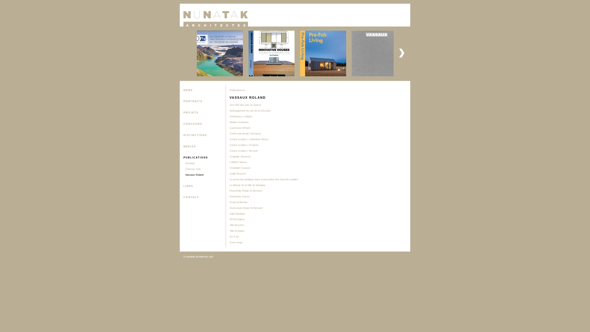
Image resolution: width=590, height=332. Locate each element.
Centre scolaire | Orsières (244, 145)
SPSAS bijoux (237, 219)
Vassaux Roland (194, 174)
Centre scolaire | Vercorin (244, 150)
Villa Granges (237, 230)
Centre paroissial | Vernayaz (245, 133)
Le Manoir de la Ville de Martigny (248, 185)
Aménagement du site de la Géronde (250, 110)
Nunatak (190, 163)
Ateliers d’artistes (239, 122)
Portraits (192, 101)
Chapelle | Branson (240, 156)
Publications (195, 157)
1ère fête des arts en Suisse (245, 105)
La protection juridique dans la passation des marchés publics (264, 179)
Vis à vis (234, 236)
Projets (190, 112)
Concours (192, 123)
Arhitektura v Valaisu (241, 116)
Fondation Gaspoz (240, 167)
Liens (188, 186)
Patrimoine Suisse (240, 196)
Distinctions (195, 135)
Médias (189, 146)
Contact (191, 197)
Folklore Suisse (238, 162)
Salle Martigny (237, 213)
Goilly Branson (238, 173)
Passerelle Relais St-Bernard (246, 190)
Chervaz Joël (192, 169)
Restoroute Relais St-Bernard (246, 208)
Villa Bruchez (237, 225)
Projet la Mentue (239, 202)
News (188, 90)
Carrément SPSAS (240, 128)
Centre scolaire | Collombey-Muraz (249, 139)
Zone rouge (236, 242)
